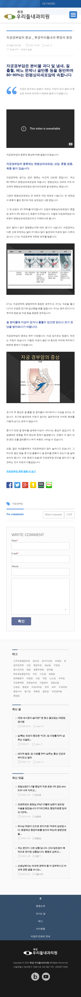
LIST (70, 514)
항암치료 (38, 665)
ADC (54, 687)
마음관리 (44, 682)
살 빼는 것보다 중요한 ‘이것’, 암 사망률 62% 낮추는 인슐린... (41, 737)
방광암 (52, 674)
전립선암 (55, 682)
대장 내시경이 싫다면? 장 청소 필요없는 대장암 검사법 (41, 720)
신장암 (16, 687)
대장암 (30, 678)
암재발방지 (18, 678)
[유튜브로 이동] (46, 983)
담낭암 (48, 665)
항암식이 (17, 691)
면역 (47, 687)
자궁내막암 (36, 687)
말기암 (27, 691)
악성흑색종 (18, 682)
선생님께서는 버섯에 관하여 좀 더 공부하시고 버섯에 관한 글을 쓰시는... (42, 867)
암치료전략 (18, 665)
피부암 (62, 678)
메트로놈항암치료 (21, 674)
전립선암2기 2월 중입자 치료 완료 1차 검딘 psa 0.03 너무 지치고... (42, 788)
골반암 (46, 691)
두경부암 (63, 687)
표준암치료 (32, 682)
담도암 (36, 661)
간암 (29, 665)
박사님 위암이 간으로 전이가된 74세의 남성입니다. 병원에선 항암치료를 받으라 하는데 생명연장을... (42, 830)
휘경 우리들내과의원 (39, 963)
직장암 (57, 665)
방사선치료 (18, 669)
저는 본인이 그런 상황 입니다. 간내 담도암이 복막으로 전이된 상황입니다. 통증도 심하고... (41, 850)
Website (14, 566)
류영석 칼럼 (26, 49)
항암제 (25, 687)
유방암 (58, 661)
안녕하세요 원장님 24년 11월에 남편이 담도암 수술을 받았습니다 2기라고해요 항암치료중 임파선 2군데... (42, 808)
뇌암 (38, 678)
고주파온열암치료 (21, 661)
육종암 (37, 691)
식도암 (43, 674)
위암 (45, 678)
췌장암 (16, 696)
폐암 (29, 669)
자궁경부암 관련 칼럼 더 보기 (21, 471)
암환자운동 (39, 669)
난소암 (53, 678)
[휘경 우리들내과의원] (26, 15)
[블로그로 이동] (35, 983)
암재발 (50, 669)
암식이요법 (47, 661)
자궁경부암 (17, 503)
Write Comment (53, 514)
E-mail (14, 553)
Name (14, 540)
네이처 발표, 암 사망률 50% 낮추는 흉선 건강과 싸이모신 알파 (41, 755)
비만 (35, 674)
